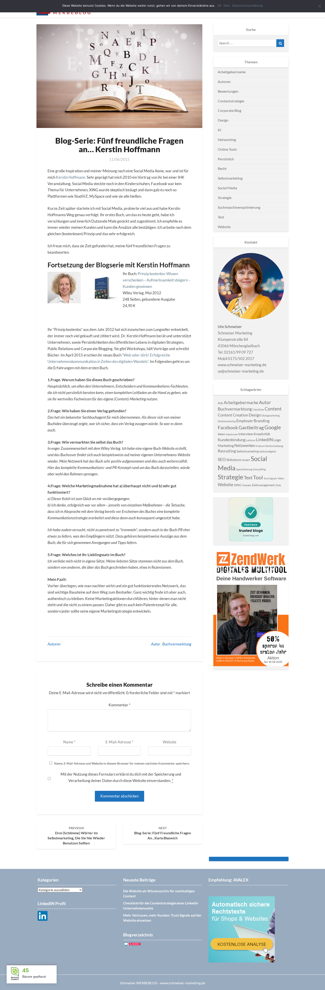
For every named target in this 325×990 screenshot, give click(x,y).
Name (69, 742)
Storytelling (259, 469)
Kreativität (262, 434)
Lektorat (250, 440)
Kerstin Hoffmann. (71, 177)
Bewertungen (228, 91)
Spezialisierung (244, 469)
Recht (222, 168)
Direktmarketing (227, 421)
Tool (258, 477)
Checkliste (258, 409)
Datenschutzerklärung (247, 5)
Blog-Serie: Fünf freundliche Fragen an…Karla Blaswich (162, 833)
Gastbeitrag (251, 427)
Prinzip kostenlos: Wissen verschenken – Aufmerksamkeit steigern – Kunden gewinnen (156, 280)
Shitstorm (233, 460)
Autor (155, 643)
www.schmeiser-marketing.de (242, 364)
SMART (246, 460)
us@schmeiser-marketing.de (241, 371)
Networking (227, 139)
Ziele (278, 485)
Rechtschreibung (274, 445)
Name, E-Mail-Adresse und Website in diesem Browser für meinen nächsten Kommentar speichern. (122, 763)
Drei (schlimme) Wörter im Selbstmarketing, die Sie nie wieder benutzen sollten (76, 835)
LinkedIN (264, 439)
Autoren (54, 643)
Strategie (224, 197)
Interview (245, 434)
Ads (220, 403)
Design (223, 120)
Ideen (221, 434)
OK (219, 5)
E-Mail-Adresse (119, 742)
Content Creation (233, 414)
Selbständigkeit (267, 451)
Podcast (260, 445)
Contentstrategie (231, 101)
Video (281, 478)
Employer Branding (253, 420)
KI (219, 130)
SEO (222, 459)
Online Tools (227, 149)
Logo (277, 440)
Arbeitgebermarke (232, 72)
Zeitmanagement (263, 485)
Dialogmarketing (271, 415)
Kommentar (119, 705)
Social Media (227, 188)
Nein (227, 5)
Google (272, 427)
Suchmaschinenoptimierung (239, 207)
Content (273, 408)
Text (221, 217)
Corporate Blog (229, 110)
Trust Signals (270, 478)
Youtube (246, 485)
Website (169, 742)
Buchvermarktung (176, 643)
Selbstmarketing (230, 178)
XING (237, 485)
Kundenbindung (231, 439)
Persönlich (226, 159)
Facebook (228, 427)
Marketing (226, 445)
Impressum (232, 434)
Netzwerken (244, 445)
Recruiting (227, 450)
